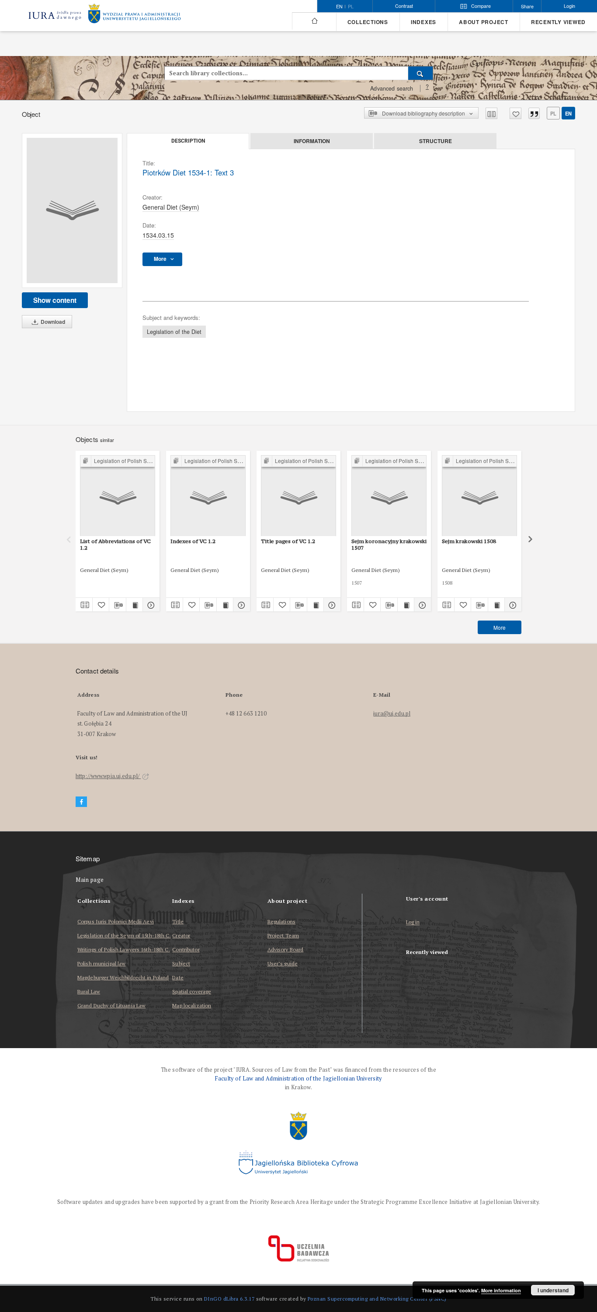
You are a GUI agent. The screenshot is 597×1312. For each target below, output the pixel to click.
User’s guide (282, 963)
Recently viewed (558, 22)
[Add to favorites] (515, 113)
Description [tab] (188, 141)
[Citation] (534, 113)
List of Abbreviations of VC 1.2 (115, 544)
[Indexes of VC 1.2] (208, 496)
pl (351, 6)
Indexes (423, 22)
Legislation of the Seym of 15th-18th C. (124, 935)
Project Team (283, 935)
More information (501, 1290)
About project (483, 22)
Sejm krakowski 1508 (469, 541)
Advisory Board (285, 949)
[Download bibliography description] (117, 604)
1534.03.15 (158, 235)
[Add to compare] (491, 113)
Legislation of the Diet (174, 332)
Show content (54, 300)
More (499, 627)
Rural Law (88, 991)
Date (177, 977)
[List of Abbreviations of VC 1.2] (117, 496)
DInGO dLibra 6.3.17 (229, 1298)
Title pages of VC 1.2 (288, 541)
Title (178, 921)
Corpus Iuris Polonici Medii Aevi (115, 921)
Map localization (191, 1005)
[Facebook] (81, 802)
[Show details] (150, 604)
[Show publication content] (134, 604)
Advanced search (391, 88)
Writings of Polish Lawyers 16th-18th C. (123, 949)
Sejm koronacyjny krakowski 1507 (389, 544)
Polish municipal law (101, 963)
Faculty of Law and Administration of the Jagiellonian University (298, 1078)
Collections (367, 22)
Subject (181, 963)
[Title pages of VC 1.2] (298, 496)
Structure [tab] (435, 141)
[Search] (420, 73)
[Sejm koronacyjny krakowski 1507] (389, 496)
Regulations (281, 921)
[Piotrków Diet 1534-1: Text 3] (72, 210)
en (568, 113)
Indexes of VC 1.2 (192, 541)
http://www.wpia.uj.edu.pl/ (108, 776)
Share (527, 6)
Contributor (185, 949)
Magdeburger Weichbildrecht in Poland (123, 977)
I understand (553, 1290)
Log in (413, 922)
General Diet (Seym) (170, 207)
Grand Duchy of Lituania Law (111, 1005)
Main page (90, 880)
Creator (181, 935)
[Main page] (314, 21)
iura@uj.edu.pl (391, 713)
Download (52, 322)
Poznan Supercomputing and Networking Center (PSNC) (377, 1298)
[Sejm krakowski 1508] (479, 496)
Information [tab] (312, 141)
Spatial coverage (191, 991)
